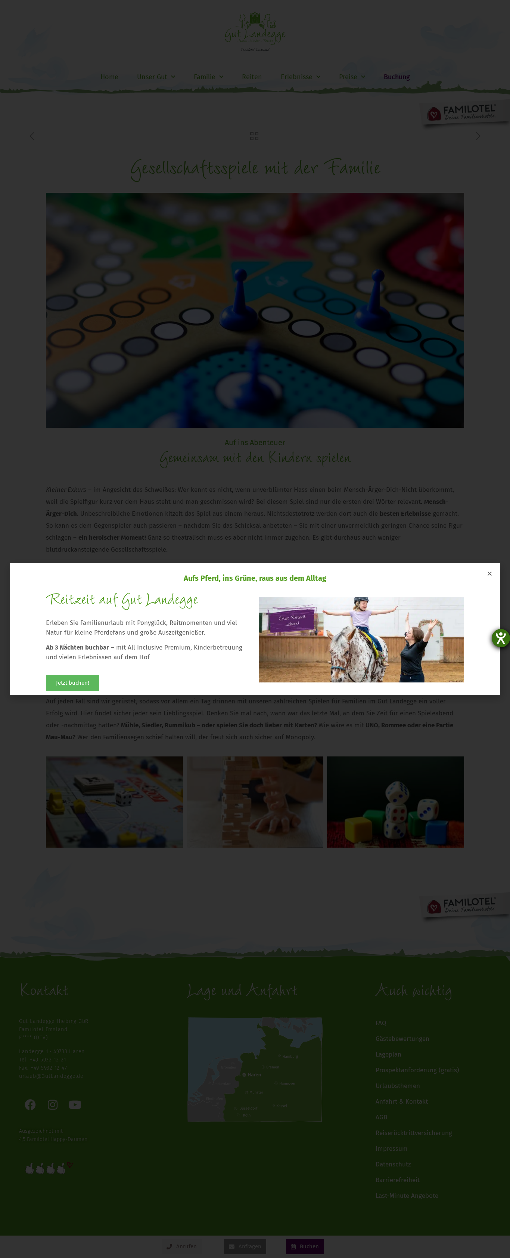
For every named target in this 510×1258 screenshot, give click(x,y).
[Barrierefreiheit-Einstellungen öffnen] (501, 638)
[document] (255, 629)
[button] (489, 573)
